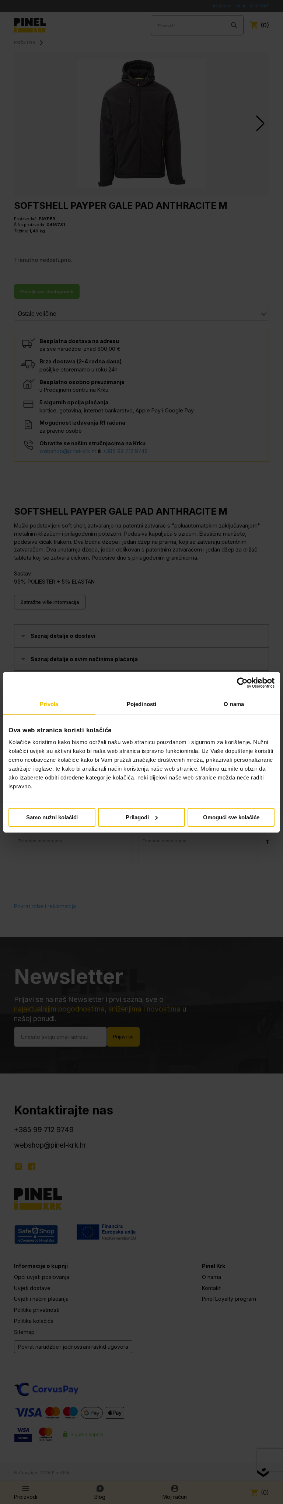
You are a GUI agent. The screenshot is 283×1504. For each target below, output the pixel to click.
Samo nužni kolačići (52, 817)
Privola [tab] (49, 704)
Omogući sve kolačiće (231, 817)
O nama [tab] (234, 704)
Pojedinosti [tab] (141, 704)
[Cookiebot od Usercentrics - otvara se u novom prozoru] (242, 682)
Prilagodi (137, 817)
